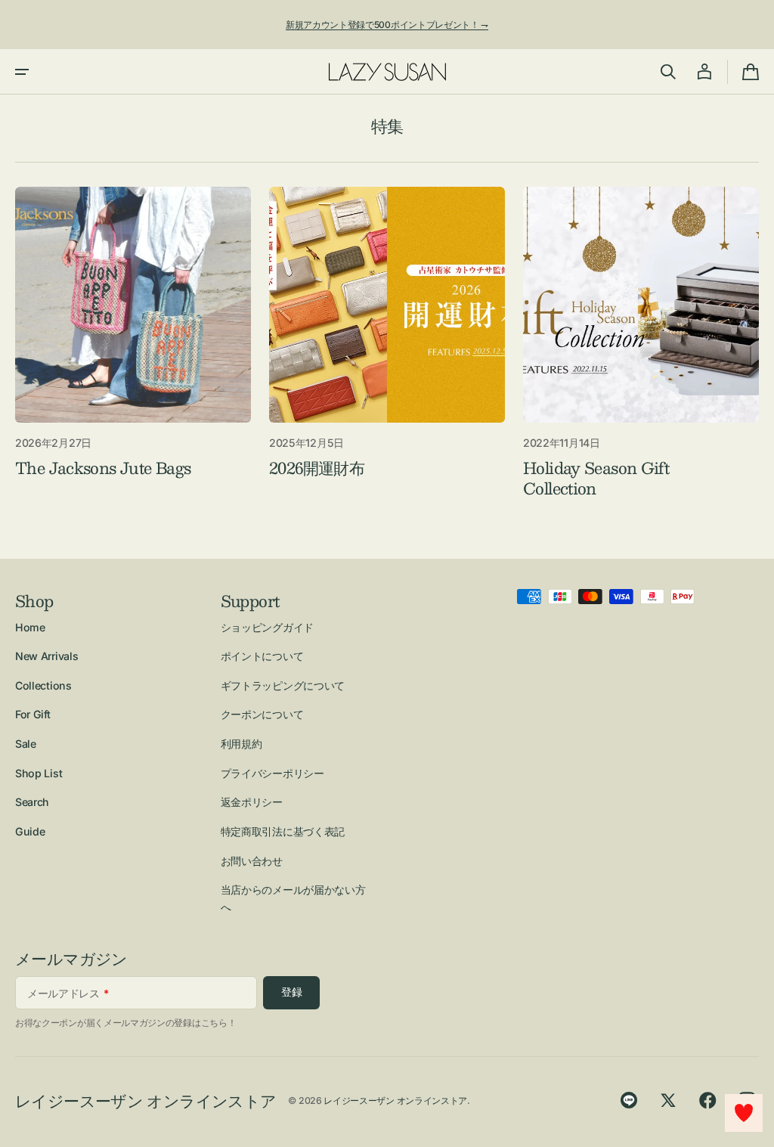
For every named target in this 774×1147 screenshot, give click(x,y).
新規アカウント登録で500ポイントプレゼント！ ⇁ (387, 24)
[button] (22, 71)
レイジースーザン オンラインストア (395, 1100)
